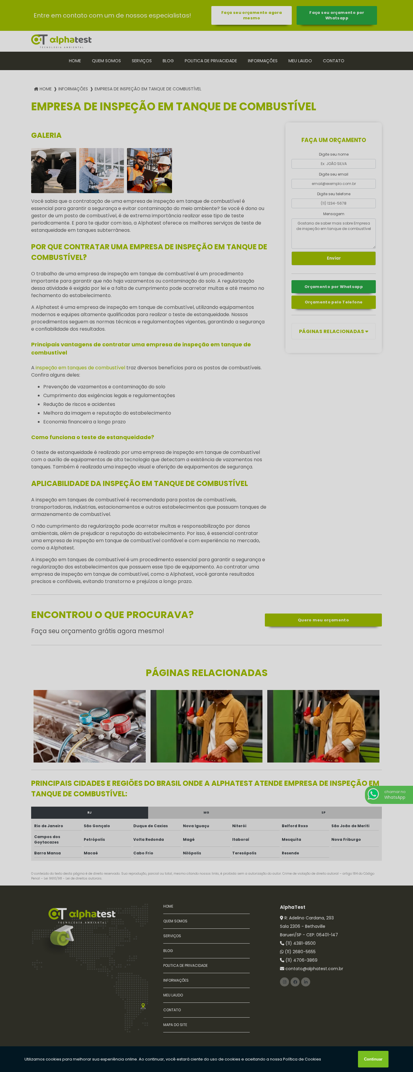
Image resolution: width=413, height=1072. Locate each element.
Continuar (373, 1059)
